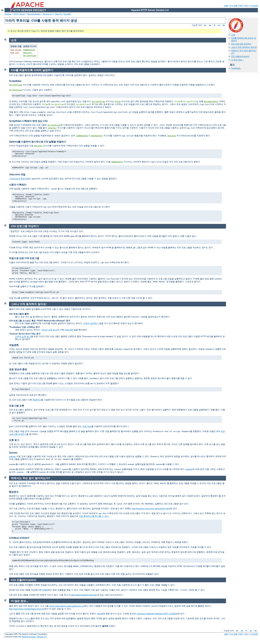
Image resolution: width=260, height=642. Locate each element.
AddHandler (29, 50)
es (210, 25)
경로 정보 (86, 426)
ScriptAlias (29, 55)
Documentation (33, 14)
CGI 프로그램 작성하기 (241, 44)
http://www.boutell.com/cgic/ (84, 595)
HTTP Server (19, 14)
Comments (236, 68)
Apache (8, 14)
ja (219, 25)
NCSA (100, 613)
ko (224, 25)
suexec (12, 456)
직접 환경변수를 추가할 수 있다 (94, 516)
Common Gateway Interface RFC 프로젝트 (157, 613)
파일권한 (69, 330)
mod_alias (15, 50)
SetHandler (97, 136)
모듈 (226, 6)
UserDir (52, 128)
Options (27, 53)
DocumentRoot (211, 101)
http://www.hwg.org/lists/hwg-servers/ (26, 609)
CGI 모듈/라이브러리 (240, 56)
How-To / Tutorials (63, 14)
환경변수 (37, 400)
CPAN (45, 590)
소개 (233, 35)
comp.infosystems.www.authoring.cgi (66, 606)
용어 (246, 6)
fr (214, 25)
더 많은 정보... (237, 60)
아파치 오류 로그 (49, 330)
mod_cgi (14, 53)
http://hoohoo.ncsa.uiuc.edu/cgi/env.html (151, 508)
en (205, 25)
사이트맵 (254, 6)
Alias (118, 101)
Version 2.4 (48, 14)
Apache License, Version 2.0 (34, 637)
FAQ (241, 6)
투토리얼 (19, 178)
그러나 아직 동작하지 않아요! (244, 47)
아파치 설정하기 (91, 323)
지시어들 (233, 6)
